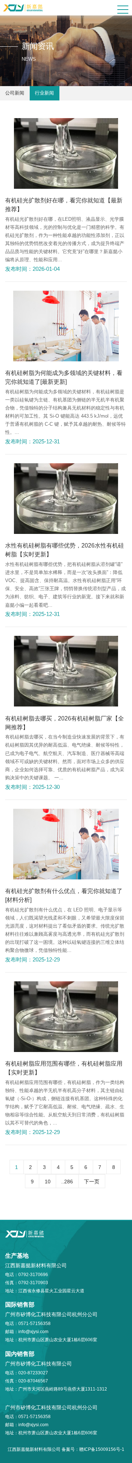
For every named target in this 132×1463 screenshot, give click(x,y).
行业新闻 (44, 93)
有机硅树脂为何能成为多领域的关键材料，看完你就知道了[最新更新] (63, 377)
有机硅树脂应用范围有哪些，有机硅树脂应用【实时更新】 (63, 1068)
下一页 (91, 1181)
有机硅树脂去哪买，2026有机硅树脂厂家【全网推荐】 (64, 722)
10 (48, 1181)
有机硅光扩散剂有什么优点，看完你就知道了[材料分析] (63, 895)
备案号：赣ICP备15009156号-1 (93, 1449)
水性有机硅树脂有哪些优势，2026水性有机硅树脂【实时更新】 (64, 549)
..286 (67, 1181)
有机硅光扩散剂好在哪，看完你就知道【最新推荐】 (63, 204)
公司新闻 (14, 93)
